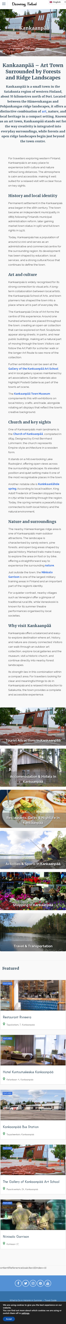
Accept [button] (9, 1319)
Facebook (18, 1284)
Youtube (48, 1284)
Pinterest (40, 1284)
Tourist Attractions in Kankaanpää (33, 740)
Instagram (33, 1284)
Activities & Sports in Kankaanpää (33, 864)
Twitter (26, 1284)
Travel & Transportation (33, 946)
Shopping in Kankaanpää (33, 905)
